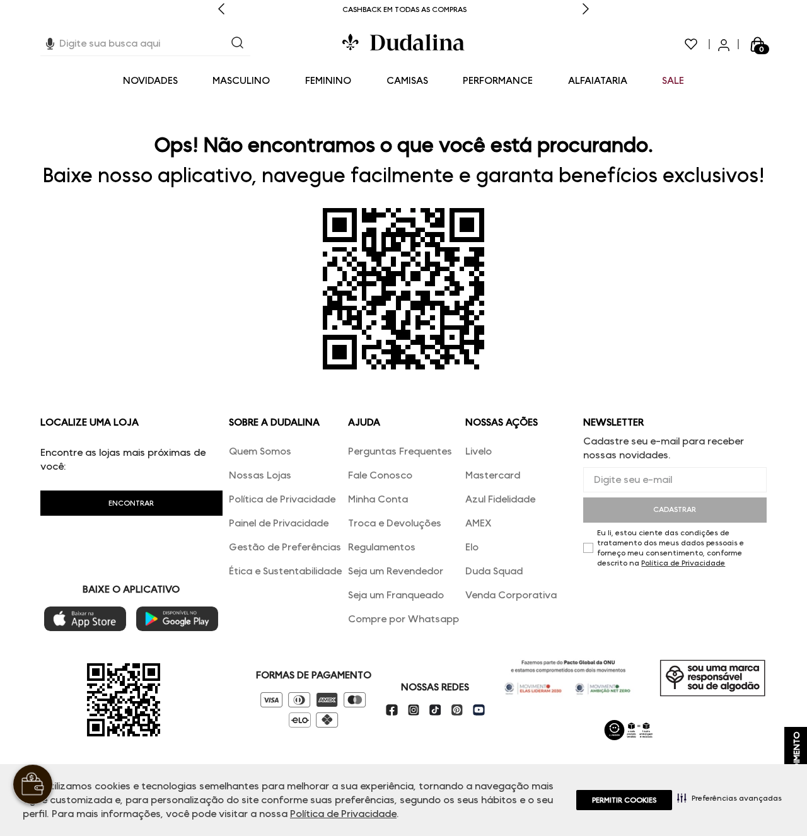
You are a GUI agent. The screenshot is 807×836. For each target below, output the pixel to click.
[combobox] (145, 44)
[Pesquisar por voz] (50, 42)
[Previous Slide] (221, 10)
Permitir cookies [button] (624, 799)
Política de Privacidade (343, 813)
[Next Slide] (586, 10)
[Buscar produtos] (237, 43)
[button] (729, 797)
